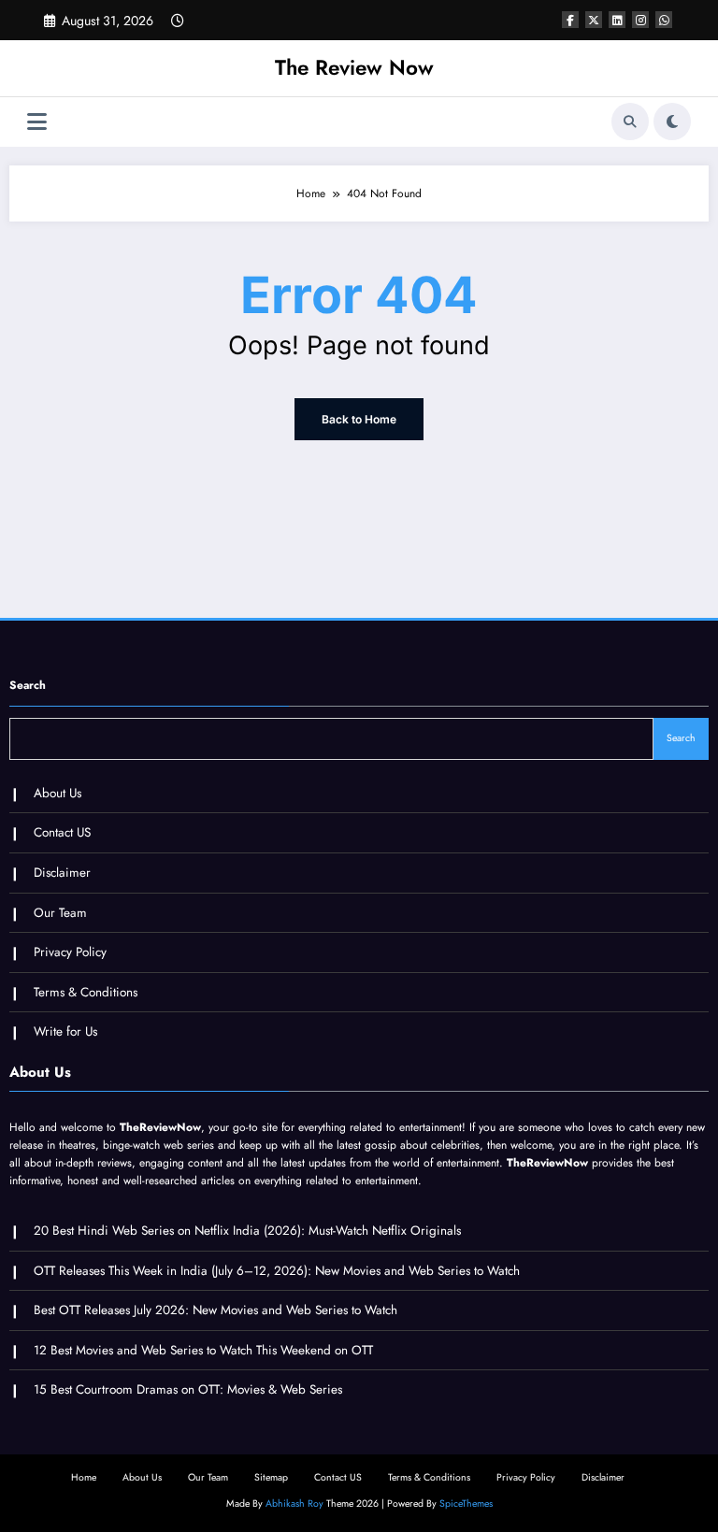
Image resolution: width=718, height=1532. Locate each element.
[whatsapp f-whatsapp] (663, 19)
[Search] (630, 121)
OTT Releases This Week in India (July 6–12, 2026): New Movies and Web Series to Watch (277, 1271)
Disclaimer (62, 872)
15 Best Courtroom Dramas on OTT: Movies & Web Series (188, 1389)
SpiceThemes (466, 1503)
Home (83, 1477)
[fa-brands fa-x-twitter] (593, 19)
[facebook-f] (570, 19)
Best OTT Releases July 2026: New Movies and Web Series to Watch (215, 1310)
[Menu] (37, 122)
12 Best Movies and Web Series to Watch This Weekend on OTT (203, 1350)
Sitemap (271, 1477)
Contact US (62, 832)
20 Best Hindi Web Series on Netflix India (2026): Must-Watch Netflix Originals (247, 1230)
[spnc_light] (672, 121)
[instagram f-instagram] (640, 19)
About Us (57, 793)
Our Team (60, 913)
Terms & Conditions (85, 992)
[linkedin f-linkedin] (617, 19)
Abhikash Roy (294, 1503)
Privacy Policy (70, 952)
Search (27, 685)
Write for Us (65, 1031)
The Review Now (354, 67)
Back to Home (359, 419)
